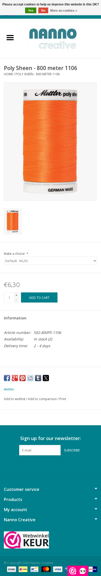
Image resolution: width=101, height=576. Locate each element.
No (43, 10)
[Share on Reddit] (30, 378)
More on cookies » (63, 10)
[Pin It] (22, 378)
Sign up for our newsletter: (50, 438)
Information (15, 318)
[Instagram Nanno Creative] (60, 466)
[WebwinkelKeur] (50, 539)
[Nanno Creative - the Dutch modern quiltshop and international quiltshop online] (60, 37)
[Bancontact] (34, 569)
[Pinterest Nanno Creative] (50, 466)
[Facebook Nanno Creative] (41, 466)
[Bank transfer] (11, 569)
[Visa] (57, 569)
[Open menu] (10, 37)
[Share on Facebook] (7, 378)
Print (62, 399)
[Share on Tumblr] (38, 378)
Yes (30, 10)
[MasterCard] (45, 569)
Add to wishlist (15, 399)
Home (8, 74)
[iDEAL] (22, 569)
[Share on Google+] (15, 378)
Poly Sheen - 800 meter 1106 (38, 74)
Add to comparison (42, 399)
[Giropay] (91, 569)
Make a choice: (16, 253)
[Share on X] (46, 378)
